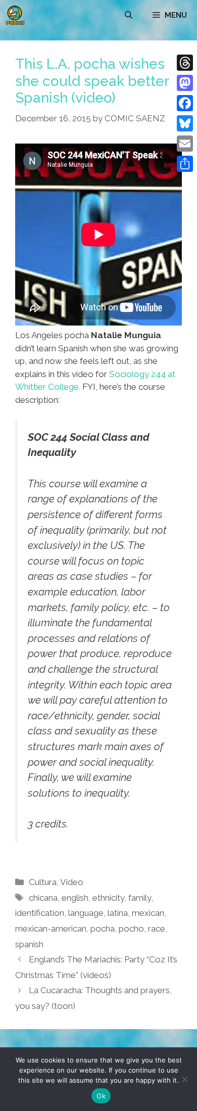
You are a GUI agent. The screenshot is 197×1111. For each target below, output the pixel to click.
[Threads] (185, 63)
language (86, 913)
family (139, 898)
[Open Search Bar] (128, 15)
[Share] (185, 164)
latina (118, 913)
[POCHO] (15, 15)
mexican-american (50, 928)
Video (71, 882)
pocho (131, 928)
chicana (43, 898)
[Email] (185, 143)
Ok (101, 1096)
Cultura (43, 882)
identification (39, 913)
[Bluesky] (185, 123)
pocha (102, 928)
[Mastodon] (185, 83)
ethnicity (108, 898)
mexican (148, 913)
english (75, 898)
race (156, 928)
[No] (184, 1079)
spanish (29, 944)
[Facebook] (185, 103)
